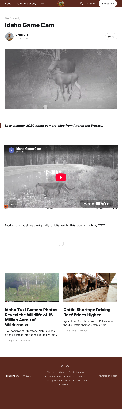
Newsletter (81, 380)
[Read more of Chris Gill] (9, 36)
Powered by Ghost (107, 375)
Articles (71, 376)
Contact (68, 380)
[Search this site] (81, 3)
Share (111, 36)
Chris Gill (21, 34)
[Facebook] (67, 366)
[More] (42, 3)
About (8, 3)
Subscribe (108, 3)
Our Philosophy (26, 3)
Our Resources (55, 376)
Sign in (91, 3)
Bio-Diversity (13, 18)
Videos (82, 376)
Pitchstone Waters (14, 375)
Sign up (50, 372)
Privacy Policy (53, 380)
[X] (62, 366)
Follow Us (67, 384)
